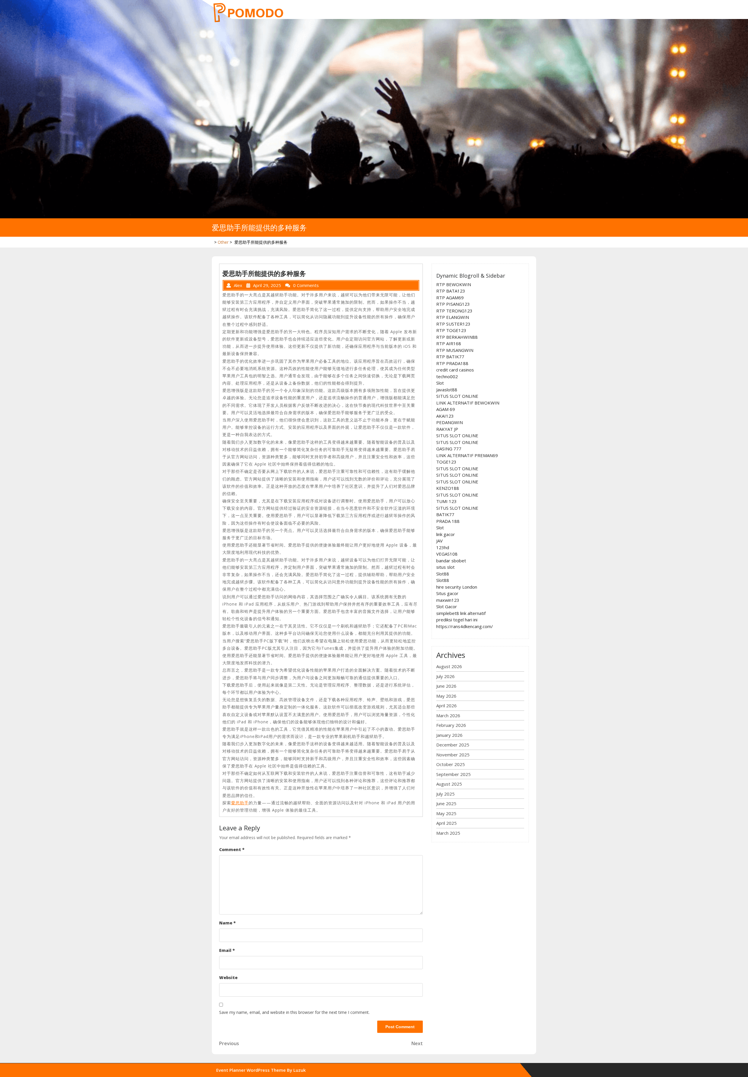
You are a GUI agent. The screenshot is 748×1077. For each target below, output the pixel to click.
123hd (442, 547)
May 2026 (446, 696)
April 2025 (446, 823)
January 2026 (449, 735)
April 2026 (446, 705)
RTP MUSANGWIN (454, 350)
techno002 (447, 376)
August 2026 (449, 666)
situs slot (445, 567)
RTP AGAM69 (450, 297)
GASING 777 (448, 449)
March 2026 (448, 715)
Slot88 (442, 574)
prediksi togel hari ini (456, 620)
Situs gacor (447, 593)
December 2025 (452, 745)
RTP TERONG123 (454, 311)
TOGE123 (446, 462)
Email (227, 950)
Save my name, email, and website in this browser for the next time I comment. (294, 1012)
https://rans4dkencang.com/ (464, 626)
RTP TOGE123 (451, 330)
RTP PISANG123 (453, 304)
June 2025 (446, 803)
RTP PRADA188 (452, 363)
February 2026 (451, 725)
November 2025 (453, 755)
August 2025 (449, 784)
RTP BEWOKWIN (453, 284)
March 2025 (448, 833)
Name (227, 923)
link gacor (445, 534)
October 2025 (450, 764)
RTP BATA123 (450, 291)
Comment (232, 849)
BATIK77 (445, 514)
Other (223, 242)
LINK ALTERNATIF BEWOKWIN (467, 403)
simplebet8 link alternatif (461, 613)
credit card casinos (455, 370)
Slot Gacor (446, 606)
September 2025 (453, 774)
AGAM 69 (445, 409)
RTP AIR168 (448, 343)
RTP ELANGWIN (452, 317)
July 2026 (445, 676)
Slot (440, 383)
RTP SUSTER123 (453, 324)
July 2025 (445, 794)
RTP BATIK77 (450, 356)
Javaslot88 (446, 390)
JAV (439, 541)
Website (228, 977)
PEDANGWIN (449, 422)
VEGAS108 (447, 554)
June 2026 (446, 686)
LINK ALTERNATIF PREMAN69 (467, 455)
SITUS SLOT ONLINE (457, 396)
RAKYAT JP (447, 429)
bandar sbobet (451, 560)
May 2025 (446, 813)
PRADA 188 (448, 521)
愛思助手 (240, 802)
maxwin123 (447, 600)
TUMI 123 (446, 501)
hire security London (456, 587)
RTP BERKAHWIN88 (457, 337)
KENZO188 (447, 488)
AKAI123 (445, 416)
